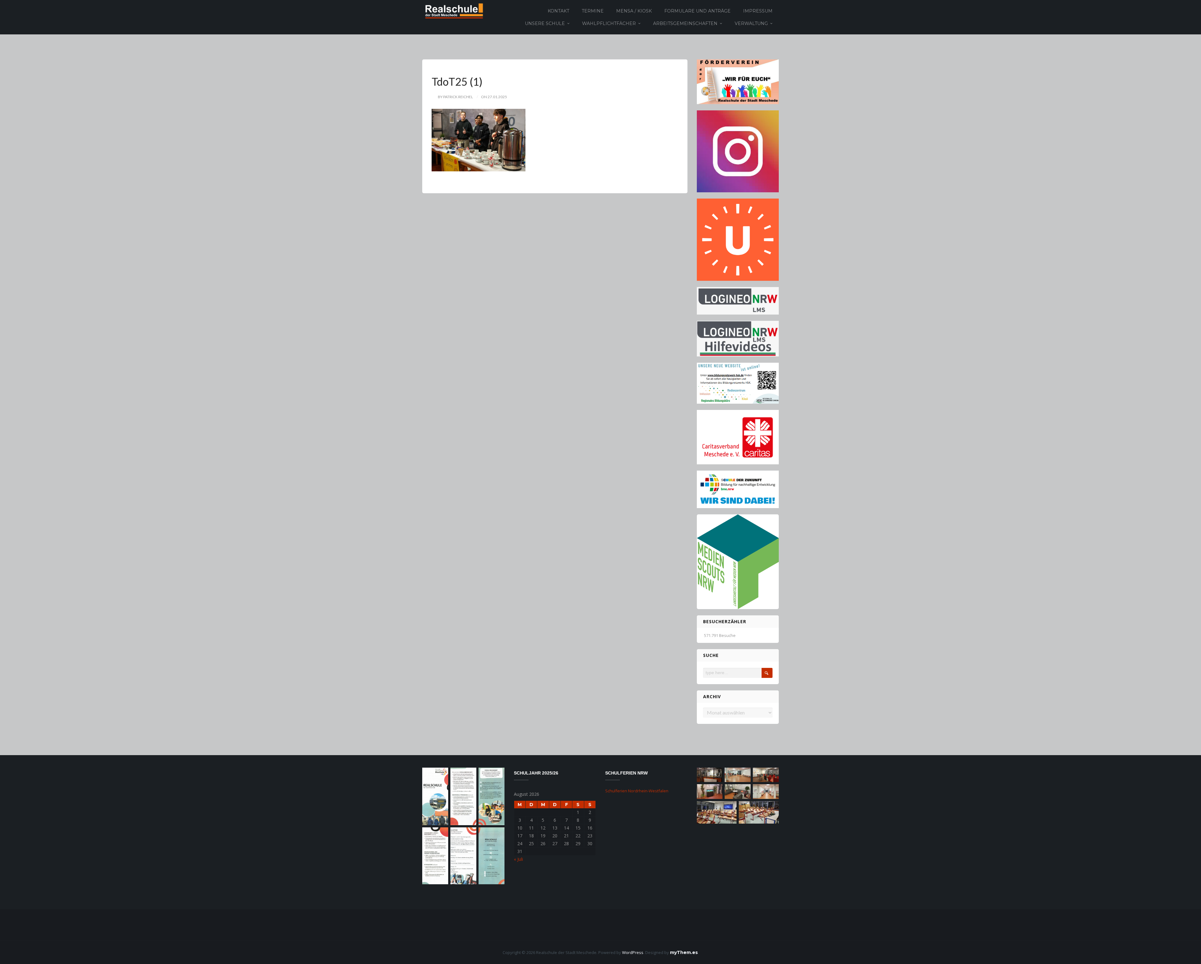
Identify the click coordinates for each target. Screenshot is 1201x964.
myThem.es (684, 952)
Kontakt (558, 11)
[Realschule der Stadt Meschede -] (453, 10)
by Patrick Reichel (455, 96)
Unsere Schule (545, 23)
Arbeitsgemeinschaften (685, 23)
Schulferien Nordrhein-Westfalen (636, 791)
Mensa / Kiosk (634, 11)
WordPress (632, 952)
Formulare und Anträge (697, 11)
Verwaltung (751, 23)
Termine (593, 11)
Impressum (758, 11)
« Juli (518, 859)
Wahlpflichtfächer (609, 23)
